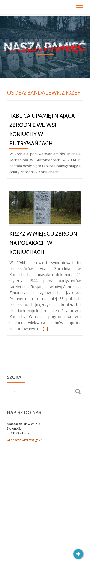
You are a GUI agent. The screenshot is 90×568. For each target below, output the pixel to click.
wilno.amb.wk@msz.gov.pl (25, 440)
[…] (45, 328)
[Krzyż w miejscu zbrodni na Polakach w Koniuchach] (45, 207)
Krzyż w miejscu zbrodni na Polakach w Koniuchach (43, 242)
